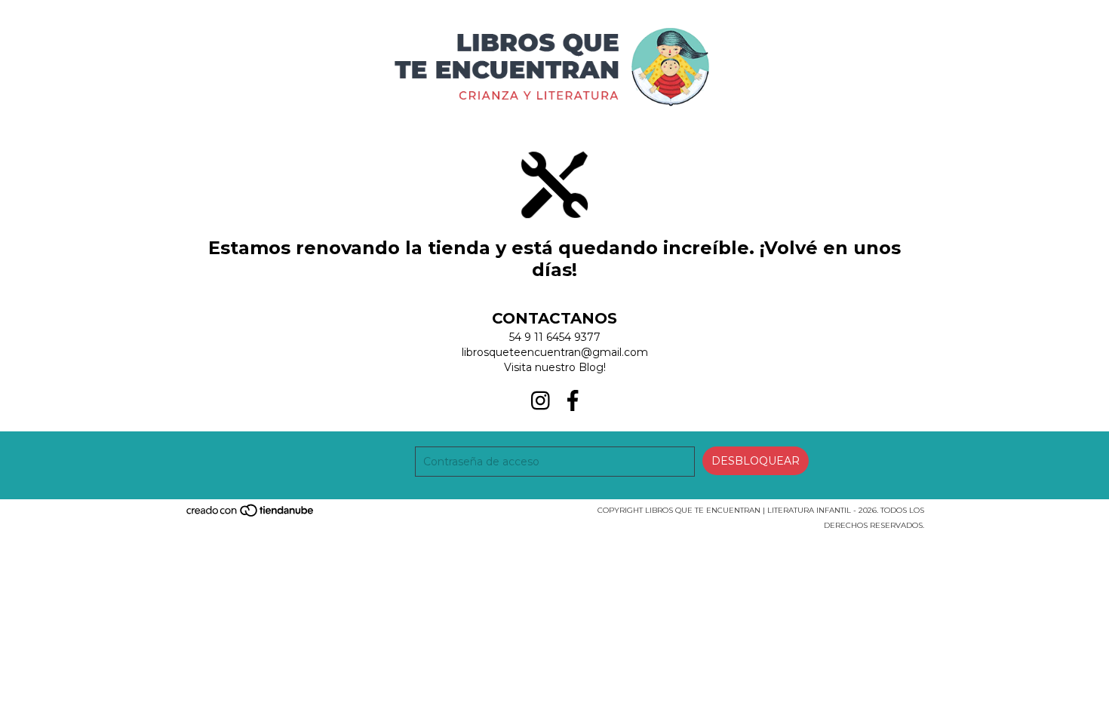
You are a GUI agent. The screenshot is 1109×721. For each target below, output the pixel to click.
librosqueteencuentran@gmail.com (555, 352)
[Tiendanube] (251, 515)
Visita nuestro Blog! (555, 367)
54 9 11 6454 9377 (555, 337)
